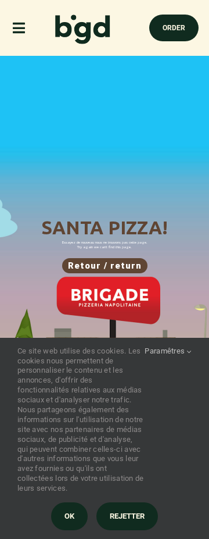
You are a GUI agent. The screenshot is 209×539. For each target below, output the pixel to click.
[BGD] (83, 17)
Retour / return (105, 265)
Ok (69, 516)
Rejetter (127, 516)
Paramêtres (165, 351)
